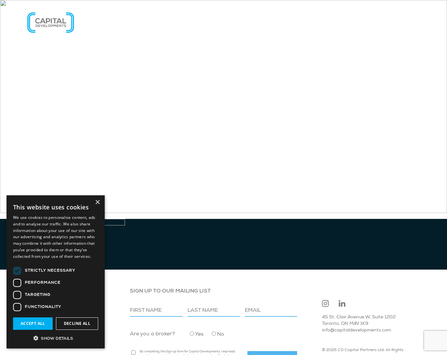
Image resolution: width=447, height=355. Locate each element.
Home (255, 22)
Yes (199, 334)
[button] (55, 338)
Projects (349, 22)
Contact (409, 22)
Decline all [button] (77, 323)
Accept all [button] (33, 323)
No (220, 334)
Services (313, 22)
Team (379, 22)
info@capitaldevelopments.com (356, 330)
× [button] (97, 202)
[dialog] (56, 271)
